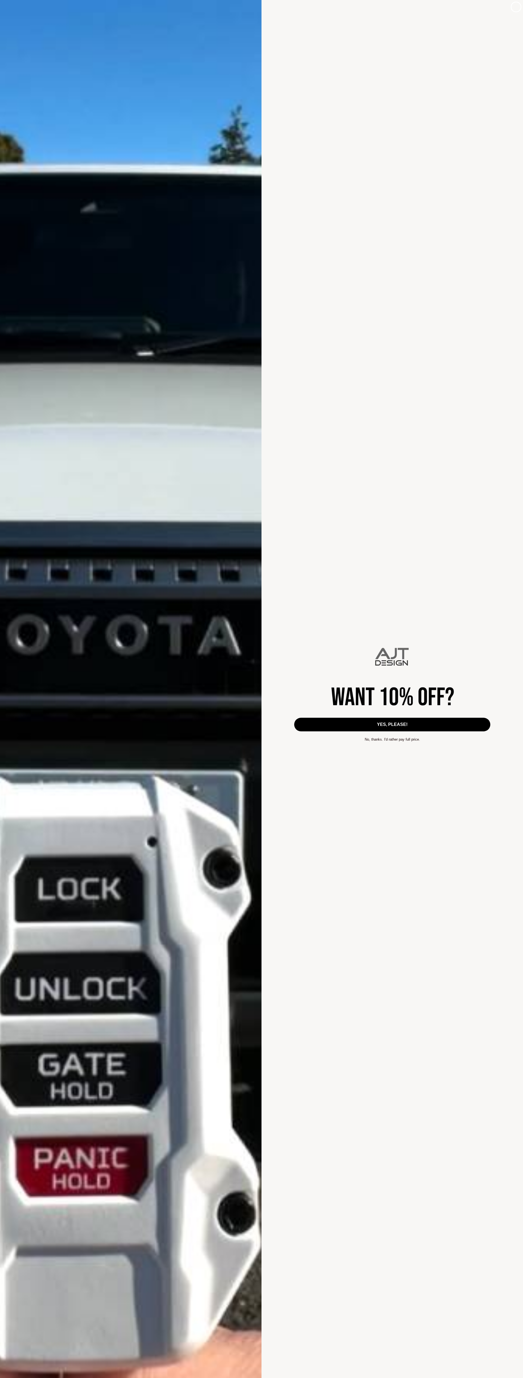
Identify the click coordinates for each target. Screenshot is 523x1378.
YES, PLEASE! (392, 724)
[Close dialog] (516, 7)
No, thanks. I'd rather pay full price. (392, 739)
